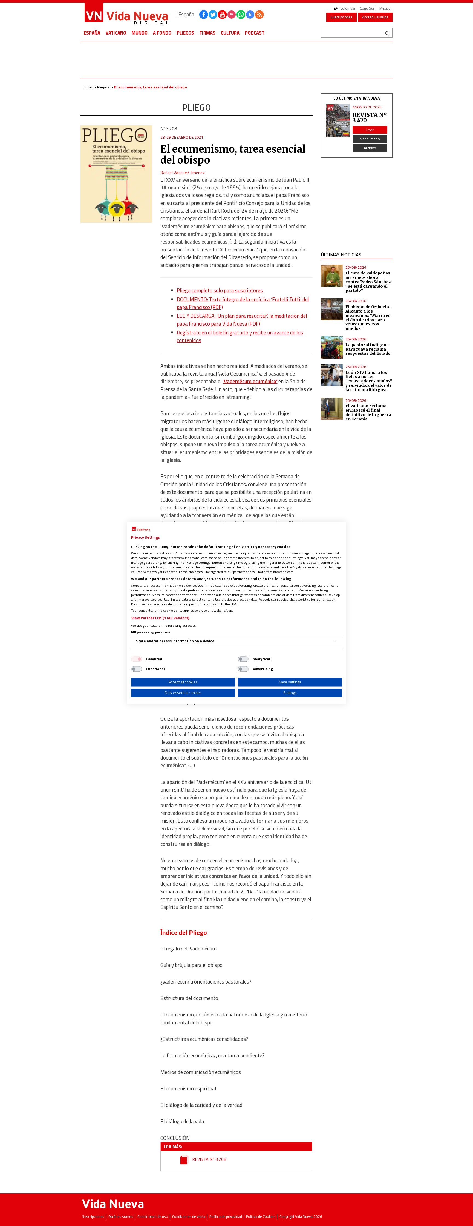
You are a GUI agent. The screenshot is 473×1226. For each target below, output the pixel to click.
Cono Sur (367, 8)
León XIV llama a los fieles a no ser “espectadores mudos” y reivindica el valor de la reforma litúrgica (368, 381)
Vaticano (116, 32)
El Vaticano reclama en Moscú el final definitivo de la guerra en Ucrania (368, 412)
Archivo (370, 148)
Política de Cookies (260, 1216)
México (385, 8)
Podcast (254, 32)
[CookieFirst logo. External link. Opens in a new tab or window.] (141, 529)
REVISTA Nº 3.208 (208, 1159)
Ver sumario (370, 139)
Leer (370, 130)
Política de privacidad (225, 1216)
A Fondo (162, 32)
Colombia (347, 8)
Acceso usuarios (375, 17)
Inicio (88, 87)
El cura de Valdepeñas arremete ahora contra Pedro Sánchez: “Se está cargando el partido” (368, 282)
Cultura (230, 32)
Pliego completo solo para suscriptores (220, 290)
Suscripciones (341, 17)
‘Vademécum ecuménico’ (250, 381)
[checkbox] (136, 659)
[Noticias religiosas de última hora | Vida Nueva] (126, 14)
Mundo (140, 32)
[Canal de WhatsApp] (241, 14)
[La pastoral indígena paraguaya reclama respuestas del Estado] (332, 347)
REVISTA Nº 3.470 (370, 117)
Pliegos (185, 32)
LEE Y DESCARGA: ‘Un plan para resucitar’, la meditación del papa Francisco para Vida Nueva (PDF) (242, 319)
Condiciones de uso (152, 1216)
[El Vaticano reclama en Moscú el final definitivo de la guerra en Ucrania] (332, 409)
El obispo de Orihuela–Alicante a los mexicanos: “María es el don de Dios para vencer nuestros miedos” (368, 317)
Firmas (207, 32)
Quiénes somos (120, 1216)
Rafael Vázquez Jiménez (182, 172)
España (92, 32)
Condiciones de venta (188, 1216)
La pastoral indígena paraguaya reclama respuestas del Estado (368, 349)
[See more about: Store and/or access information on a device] (335, 641)
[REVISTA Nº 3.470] (338, 120)
